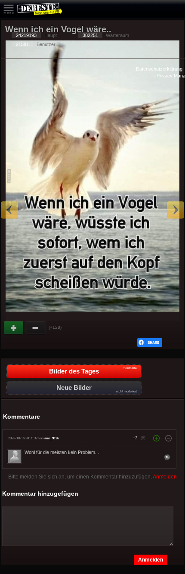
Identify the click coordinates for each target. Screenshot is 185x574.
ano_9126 (51, 438)
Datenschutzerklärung (159, 68)
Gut (14, 328)
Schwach (35, 328)
